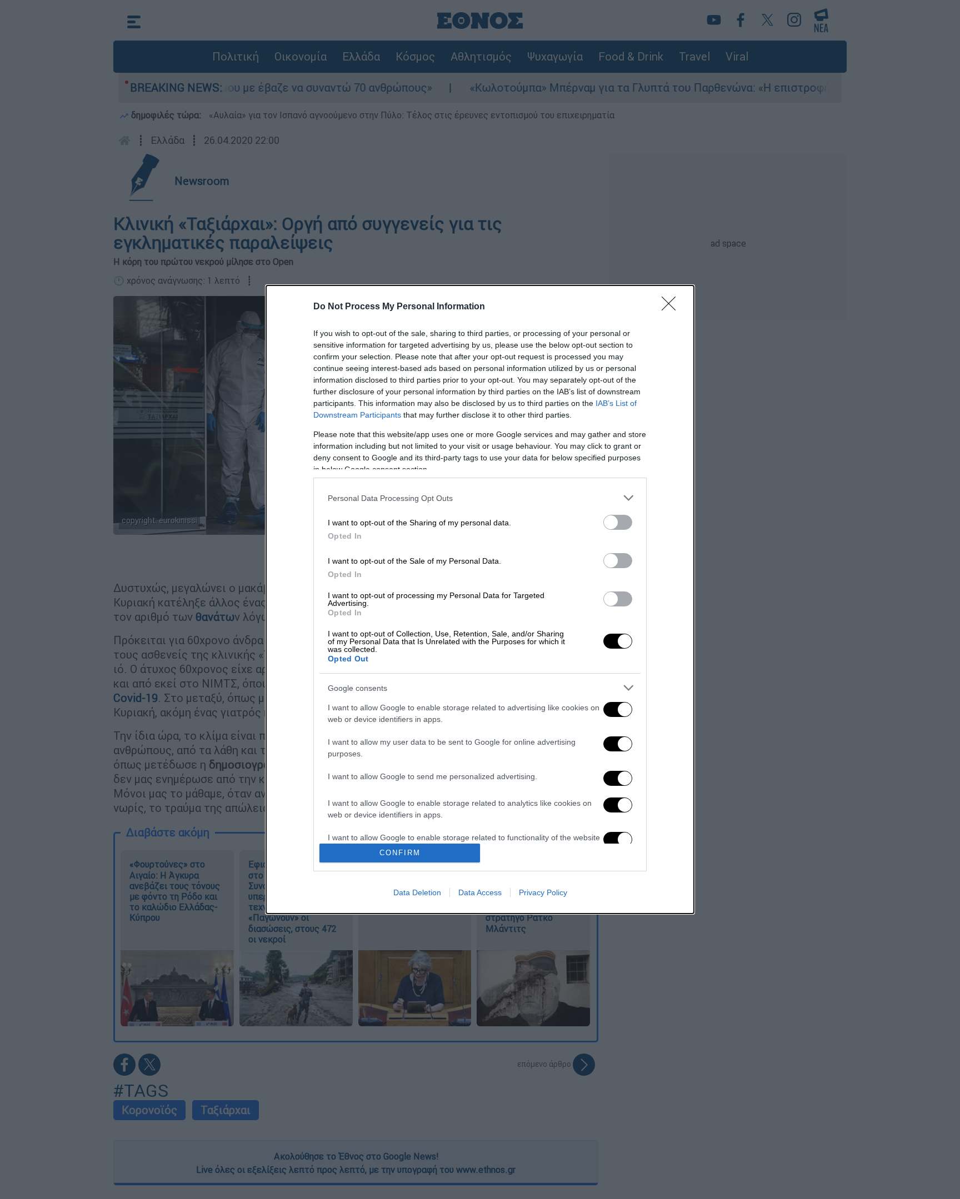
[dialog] (480, 599)
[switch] (617, 522)
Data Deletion (417, 892)
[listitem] (480, 498)
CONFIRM (400, 853)
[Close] (672, 307)
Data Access (480, 892)
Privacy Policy (543, 892)
